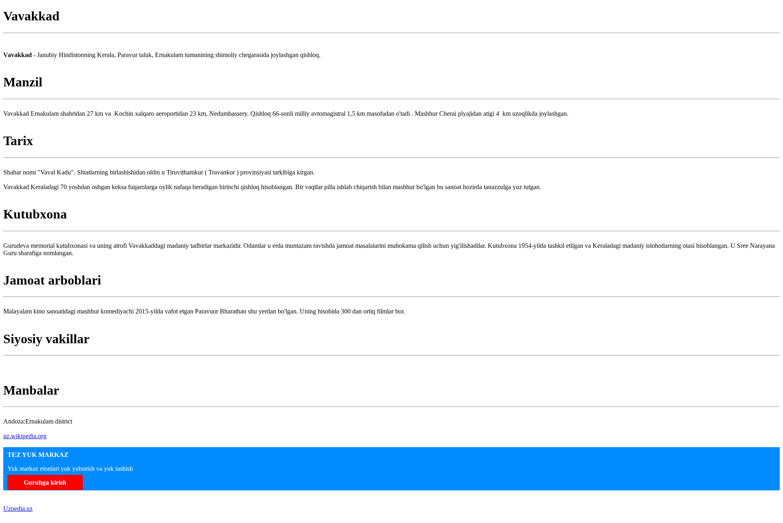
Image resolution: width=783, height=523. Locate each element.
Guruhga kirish (45, 482)
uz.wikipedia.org (24, 436)
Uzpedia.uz (18, 508)
